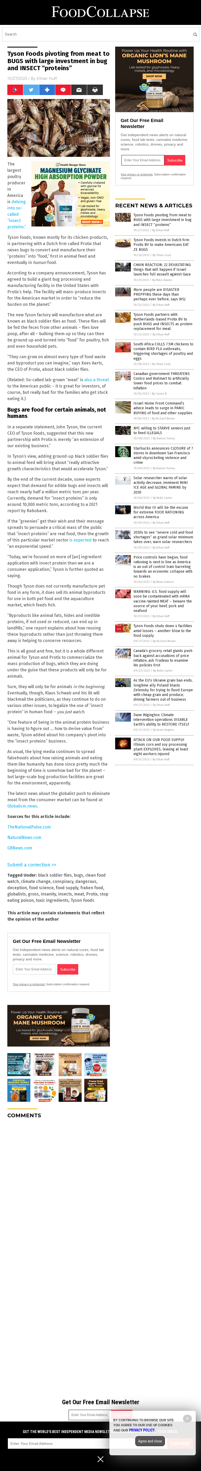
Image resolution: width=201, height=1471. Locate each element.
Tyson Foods (82, 900)
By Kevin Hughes (163, 730)
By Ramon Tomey (164, 438)
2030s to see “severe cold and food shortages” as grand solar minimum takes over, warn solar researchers (163, 537)
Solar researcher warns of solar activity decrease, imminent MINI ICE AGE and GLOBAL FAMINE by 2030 (160, 485)
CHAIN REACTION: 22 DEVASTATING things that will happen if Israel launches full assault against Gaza (162, 269)
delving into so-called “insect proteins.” (16, 214)
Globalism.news (22, 806)
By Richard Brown (163, 418)
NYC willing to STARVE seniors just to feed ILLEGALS (161, 430)
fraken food (91, 887)
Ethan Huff (47, 78)
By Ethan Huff (160, 230)
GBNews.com (19, 847)
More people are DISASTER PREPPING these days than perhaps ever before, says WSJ (159, 294)
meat (79, 894)
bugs (78, 875)
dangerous (85, 881)
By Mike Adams (162, 280)
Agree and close (150, 1441)
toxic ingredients (52, 900)
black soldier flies (55, 875)
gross (33, 894)
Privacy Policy (142, 1430)
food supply (67, 887)
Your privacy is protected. (29, 984)
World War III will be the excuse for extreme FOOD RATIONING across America (160, 512)
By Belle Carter (162, 498)
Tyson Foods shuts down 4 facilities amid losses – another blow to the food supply (162, 631)
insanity (48, 894)
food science (41, 887)
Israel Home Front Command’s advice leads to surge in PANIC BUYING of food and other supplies (162, 408)
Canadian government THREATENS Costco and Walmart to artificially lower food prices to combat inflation (161, 381)
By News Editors (163, 582)
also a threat (96, 379)
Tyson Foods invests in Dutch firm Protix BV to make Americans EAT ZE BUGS (161, 245)
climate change (36, 881)
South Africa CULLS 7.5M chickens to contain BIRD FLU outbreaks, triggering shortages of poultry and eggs (163, 351)
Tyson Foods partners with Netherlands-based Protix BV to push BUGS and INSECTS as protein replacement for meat (162, 321)
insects (65, 894)
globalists (16, 894)
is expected (80, 540)
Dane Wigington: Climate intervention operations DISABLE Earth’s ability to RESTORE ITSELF (161, 720)
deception (17, 887)
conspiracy (63, 881)
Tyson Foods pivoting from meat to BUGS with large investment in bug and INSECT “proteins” (162, 220)
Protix (92, 894)
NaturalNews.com (24, 837)
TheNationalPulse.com (29, 827)
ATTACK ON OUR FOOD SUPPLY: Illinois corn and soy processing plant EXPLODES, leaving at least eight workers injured (160, 747)
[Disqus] (58, 1188)
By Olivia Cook (162, 255)
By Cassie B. (159, 393)
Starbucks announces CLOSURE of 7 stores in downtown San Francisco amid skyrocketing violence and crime (163, 455)
